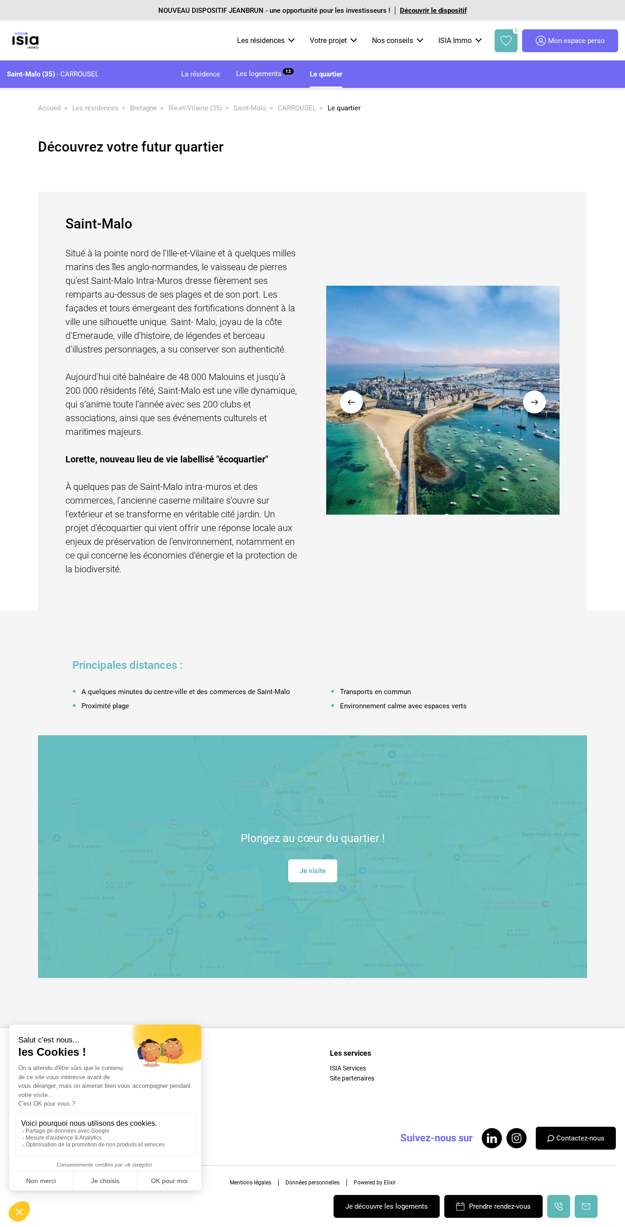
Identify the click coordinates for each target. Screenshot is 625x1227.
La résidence (200, 74)
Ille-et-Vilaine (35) (195, 108)
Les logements (263, 73)
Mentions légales (250, 1182)
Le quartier (326, 74)
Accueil (49, 108)
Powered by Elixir (375, 1182)
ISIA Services (348, 1068)
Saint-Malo (249, 108)
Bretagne (143, 108)
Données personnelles (312, 1182)
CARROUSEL (297, 108)
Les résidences (95, 108)
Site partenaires (352, 1078)
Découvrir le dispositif (433, 10)
